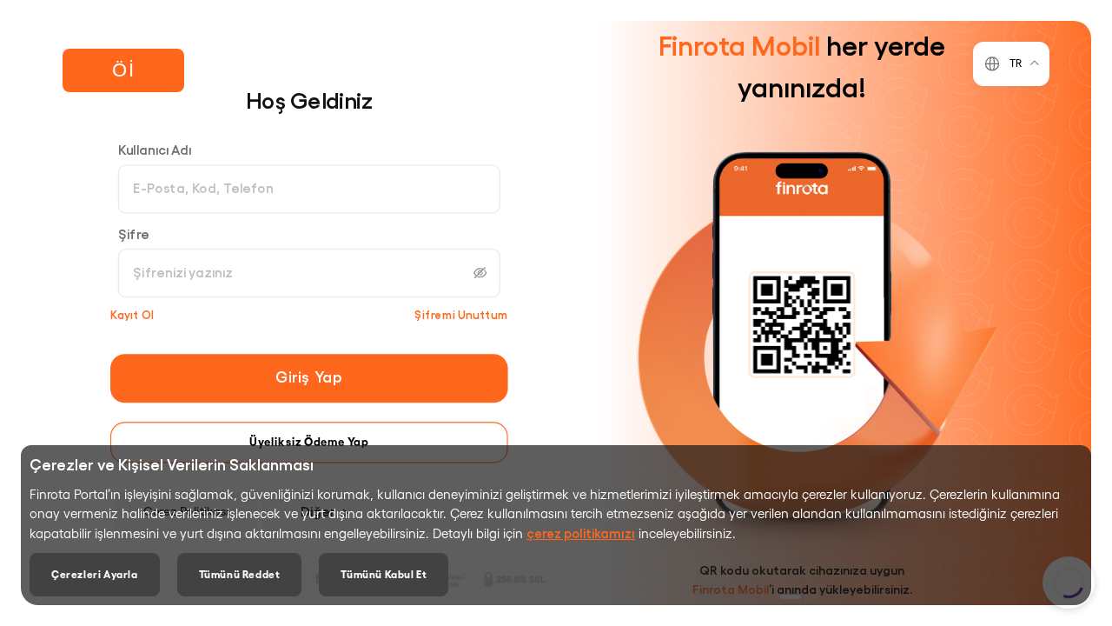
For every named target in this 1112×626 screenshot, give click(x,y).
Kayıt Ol (132, 314)
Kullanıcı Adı (154, 149)
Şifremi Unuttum (460, 314)
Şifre (133, 233)
